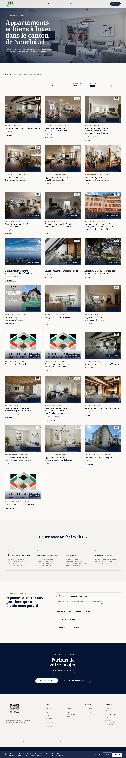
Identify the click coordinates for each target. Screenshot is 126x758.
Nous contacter (47, 680)
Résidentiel (11, 74)
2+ (97, 86)
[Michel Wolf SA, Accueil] (10, 4)
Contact (115, 3)
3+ (101, 86)
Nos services (63, 4)
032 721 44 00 (110, 714)
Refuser (107, 754)
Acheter (72, 4)
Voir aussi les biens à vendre (76, 680)
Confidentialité (24, 750)
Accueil (47, 4)
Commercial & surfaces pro (30, 74)
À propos (54, 4)
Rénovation (49, 730)
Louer (79, 4)
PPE (47, 712)
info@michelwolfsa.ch (111, 717)
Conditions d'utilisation (45, 750)
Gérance (49, 709)
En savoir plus (59, 755)
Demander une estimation (70, 715)
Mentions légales (11, 750)
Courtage (49, 719)
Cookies (33, 750)
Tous (92, 86)
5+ (109, 86)
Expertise (49, 715)
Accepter (117, 754)
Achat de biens (50, 722)
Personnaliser (98, 754)
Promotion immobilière (50, 725)
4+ (105, 86)
